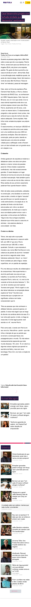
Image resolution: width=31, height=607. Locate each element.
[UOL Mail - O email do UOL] (21, 3)
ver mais (14, 591)
